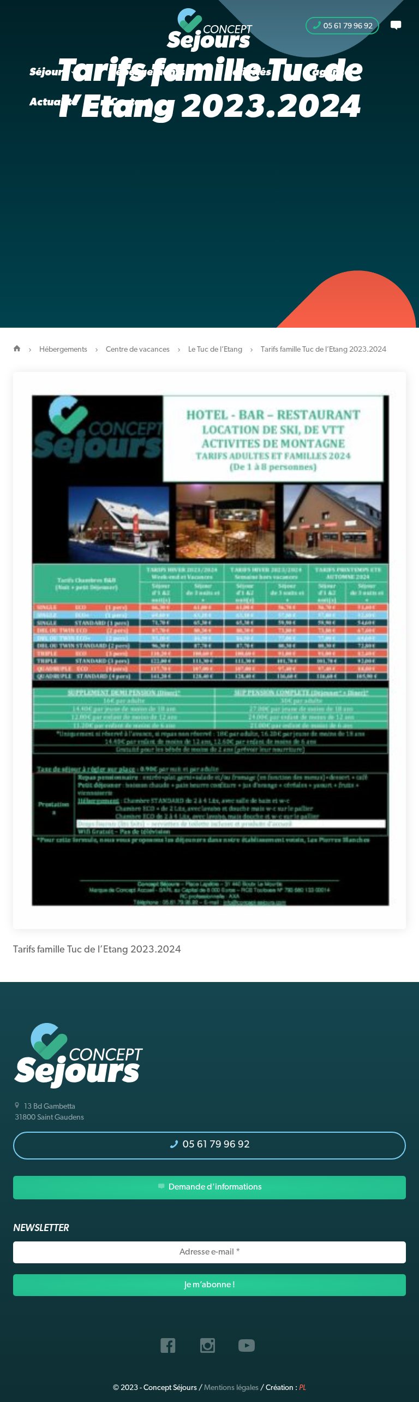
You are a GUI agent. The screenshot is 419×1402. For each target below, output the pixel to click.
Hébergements (147, 72)
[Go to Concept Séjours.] (17, 350)
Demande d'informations (214, 1187)
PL (302, 1388)
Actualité (53, 102)
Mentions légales (231, 1388)
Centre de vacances (138, 350)
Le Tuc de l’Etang (215, 350)
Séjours (49, 72)
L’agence (326, 72)
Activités (248, 72)
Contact (130, 102)
